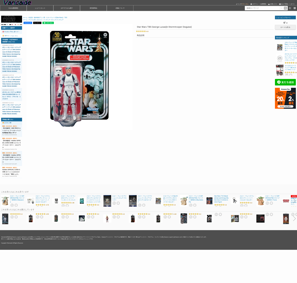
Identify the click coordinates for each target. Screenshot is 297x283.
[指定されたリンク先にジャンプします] (11, 21)
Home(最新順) (13, 8)
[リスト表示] (290, 8)
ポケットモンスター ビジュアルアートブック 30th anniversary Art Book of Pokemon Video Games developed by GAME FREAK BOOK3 (11, 81)
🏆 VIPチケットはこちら (10, 36)
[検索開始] (285, 8)
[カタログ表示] (294, 8)
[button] (3, 20)
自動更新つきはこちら (8, 41)
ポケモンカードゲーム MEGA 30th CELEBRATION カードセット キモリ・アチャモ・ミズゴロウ (11, 95)
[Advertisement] (69, 266)
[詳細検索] (281, 8)
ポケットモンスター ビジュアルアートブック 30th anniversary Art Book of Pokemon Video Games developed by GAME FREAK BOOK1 (11, 52)
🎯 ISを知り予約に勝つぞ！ (11, 32)
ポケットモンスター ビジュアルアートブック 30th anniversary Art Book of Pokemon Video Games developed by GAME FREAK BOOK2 (11, 67)
